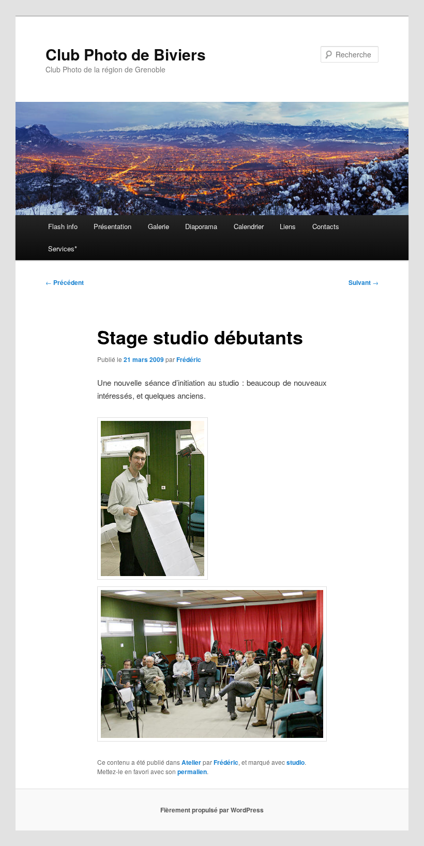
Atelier (191, 762)
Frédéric (188, 359)
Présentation (112, 226)
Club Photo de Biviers (126, 54)
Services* (62, 248)
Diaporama (201, 226)
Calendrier (249, 226)
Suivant (363, 282)
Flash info (63, 226)
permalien (192, 771)
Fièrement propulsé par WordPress (212, 809)
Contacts (325, 226)
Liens (288, 226)
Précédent (65, 282)
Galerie (158, 226)
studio (295, 762)
